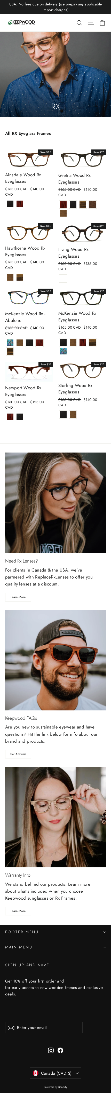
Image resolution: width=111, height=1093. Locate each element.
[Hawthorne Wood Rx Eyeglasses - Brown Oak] (10, 277)
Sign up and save (27, 965)
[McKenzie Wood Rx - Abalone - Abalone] (10, 343)
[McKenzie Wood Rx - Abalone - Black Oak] (30, 343)
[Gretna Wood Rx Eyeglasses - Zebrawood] (83, 204)
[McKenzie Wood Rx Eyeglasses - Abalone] (63, 351)
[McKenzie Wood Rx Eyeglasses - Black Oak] (63, 342)
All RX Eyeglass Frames (28, 133)
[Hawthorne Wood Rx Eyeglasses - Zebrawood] (20, 277)
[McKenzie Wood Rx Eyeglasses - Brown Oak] (73, 342)
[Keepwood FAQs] (55, 660)
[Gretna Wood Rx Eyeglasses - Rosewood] (63, 204)
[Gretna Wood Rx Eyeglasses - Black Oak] (73, 204)
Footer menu (22, 932)
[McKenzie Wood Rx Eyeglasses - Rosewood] (83, 342)
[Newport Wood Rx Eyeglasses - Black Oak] (20, 417)
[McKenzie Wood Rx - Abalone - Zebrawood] (10, 351)
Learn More (18, 597)
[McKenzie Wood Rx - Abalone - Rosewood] (39, 343)
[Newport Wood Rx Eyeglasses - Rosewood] (10, 417)
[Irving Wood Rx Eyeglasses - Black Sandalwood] (63, 278)
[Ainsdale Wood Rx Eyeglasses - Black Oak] (10, 204)
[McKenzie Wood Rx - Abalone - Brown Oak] (20, 343)
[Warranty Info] (55, 817)
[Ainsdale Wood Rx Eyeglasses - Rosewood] (20, 204)
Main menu (18, 947)
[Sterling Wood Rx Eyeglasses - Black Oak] (63, 414)
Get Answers (18, 754)
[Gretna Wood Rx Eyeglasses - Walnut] (93, 204)
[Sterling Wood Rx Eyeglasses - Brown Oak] (73, 414)
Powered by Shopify (55, 1087)
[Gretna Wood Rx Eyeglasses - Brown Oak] (63, 213)
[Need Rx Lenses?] (55, 503)
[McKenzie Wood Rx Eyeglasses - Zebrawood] (93, 342)
